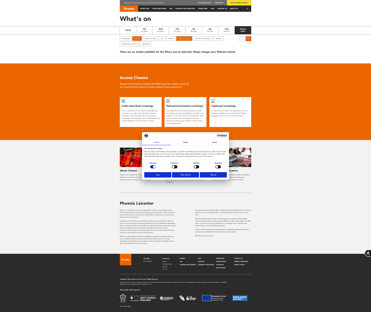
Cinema (137, 38)
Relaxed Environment (129, 44)
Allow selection (185, 175)
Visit (212, 8)
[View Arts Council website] (143, 298)
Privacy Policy (239, 264)
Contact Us (238, 258)
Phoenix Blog (221, 261)
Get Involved (220, 267)
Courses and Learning (202, 38)
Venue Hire (202, 8)
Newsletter (219, 2)
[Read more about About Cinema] (139, 157)
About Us (234, 8)
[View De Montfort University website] (167, 298)
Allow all (213, 175)
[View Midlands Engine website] (240, 298)
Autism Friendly (150, 38)
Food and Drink (159, 8)
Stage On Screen (184, 38)
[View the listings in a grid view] (242, 38)
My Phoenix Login (204, 2)
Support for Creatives (185, 8)
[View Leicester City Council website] (123, 298)
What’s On (144, 8)
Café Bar (201, 261)
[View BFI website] (187, 298)
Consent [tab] (156, 142)
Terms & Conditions (241, 261)
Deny (158, 175)
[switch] (174, 166)
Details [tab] (185, 142)
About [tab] (214, 142)
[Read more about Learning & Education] (231, 157)
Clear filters (146, 44)
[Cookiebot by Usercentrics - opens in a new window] (218, 135)
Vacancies (220, 264)
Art (170, 8)
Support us (222, 8)
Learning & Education (206, 264)
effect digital (127, 306)
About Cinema (128, 170)
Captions (218, 38)
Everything (125, 38)
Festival (170, 38)
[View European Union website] (215, 298)
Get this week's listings (239, 2)
